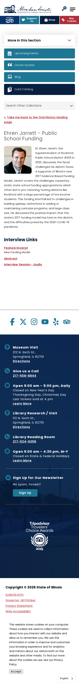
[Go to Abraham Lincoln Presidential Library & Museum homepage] (27, 9)
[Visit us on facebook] (12, 321)
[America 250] (9, 20)
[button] (64, 9)
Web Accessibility (18, 611)
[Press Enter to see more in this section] (39, 40)
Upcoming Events (26, 53)
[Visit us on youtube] (45, 321)
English (64, 678)
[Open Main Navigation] (72, 9)
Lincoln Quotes (25, 65)
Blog (18, 77)
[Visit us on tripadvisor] (66, 321)
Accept (16, 671)
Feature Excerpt (16, 248)
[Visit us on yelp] (56, 321)
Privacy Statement (19, 606)
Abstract (10, 258)
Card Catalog (23, 89)
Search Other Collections (24, 105)
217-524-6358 (24, 441)
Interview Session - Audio (23, 264)
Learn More (22, 403)
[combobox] (66, 678)
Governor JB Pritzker (21, 600)
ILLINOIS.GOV (15, 595)
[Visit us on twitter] (23, 321)
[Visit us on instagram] (34, 321)
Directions (21, 361)
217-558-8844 (24, 376)
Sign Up (25, 493)
